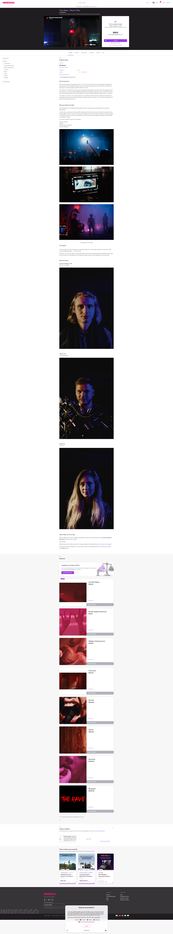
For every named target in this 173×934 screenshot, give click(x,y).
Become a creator (124, 898)
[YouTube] (49, 900)
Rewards (5, 61)
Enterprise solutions (124, 899)
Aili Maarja (63, 12)
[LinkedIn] (52, 900)
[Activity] (160, 3)
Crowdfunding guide (100, 831)
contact (66, 67)
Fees (121, 894)
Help (92, 831)
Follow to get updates (101, 841)
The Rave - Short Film (69, 10)
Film (61, 72)
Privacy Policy (47, 915)
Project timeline (6, 81)
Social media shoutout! (9, 65)
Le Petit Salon (7, 63)
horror (79, 72)
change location (92, 6)
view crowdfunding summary (115, 45)
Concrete (6, 69)
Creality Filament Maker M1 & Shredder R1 (85, 876)
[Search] (78, 2)
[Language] (153, 2)
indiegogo (82, 544)
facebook (102, 544)
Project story (6, 58)
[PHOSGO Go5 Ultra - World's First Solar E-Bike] (67, 862)
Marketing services (124, 896)
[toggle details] (75, 883)
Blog (107, 898)
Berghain (6, 77)
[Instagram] (50, 900)
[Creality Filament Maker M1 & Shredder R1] (86, 862)
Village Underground (8, 67)
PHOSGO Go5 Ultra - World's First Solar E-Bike (67, 876)
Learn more (69, 840)
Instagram (108, 544)
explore (92, 851)
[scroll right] (113, 850)
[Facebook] (44, 900)
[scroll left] (110, 828)
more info (61, 67)
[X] (46, 900)
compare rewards (67, 572)
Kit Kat (5, 71)
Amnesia (6, 75)
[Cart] (156, 3)
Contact (108, 894)
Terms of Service (55, 915)
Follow (116, 40)
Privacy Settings (64, 915)
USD (147, 2)
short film (84, 72)
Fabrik (5, 73)
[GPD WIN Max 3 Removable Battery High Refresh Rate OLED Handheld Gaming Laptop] (105, 862)
